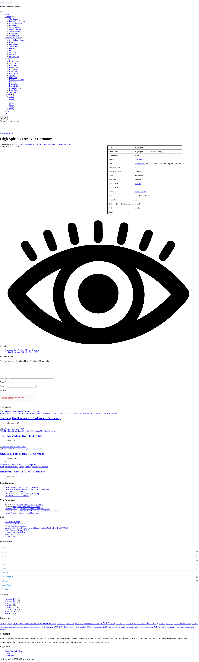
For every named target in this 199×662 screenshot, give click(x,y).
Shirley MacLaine (139, 627)
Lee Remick (55, 413)
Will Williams (14, 92)
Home (7, 15)
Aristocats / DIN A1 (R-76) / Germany (22, 471)
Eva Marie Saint (140, 624)
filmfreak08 (20, 144)
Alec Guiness (34, 624)
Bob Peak (12, 82)
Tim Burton (13, 19)
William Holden (175, 627)
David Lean (13, 25)
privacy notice (10, 655)
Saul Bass (12, 63)
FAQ (6, 113)
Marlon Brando (16, 627)
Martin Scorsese (15, 29)
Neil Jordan (47, 144)
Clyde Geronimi (61, 624)
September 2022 (10, 603)
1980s (11, 105)
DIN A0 (5, 573)
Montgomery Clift (38, 627)
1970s (11, 103)
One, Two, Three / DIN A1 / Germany (22, 453)
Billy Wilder (13, 34)
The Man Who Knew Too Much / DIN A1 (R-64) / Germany (27, 489)
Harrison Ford (169, 624)
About (7, 111)
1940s (11, 97)
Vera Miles (52, 431)
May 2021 (8, 605)
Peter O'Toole (57, 144)
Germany (39, 144)
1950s (11, 99)
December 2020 (10, 609)
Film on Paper (10, 536)
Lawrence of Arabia (6, 627)
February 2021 (10, 607)
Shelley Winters (130, 627)
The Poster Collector (12, 522)
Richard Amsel (14, 61)
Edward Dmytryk (120, 624)
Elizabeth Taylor (131, 624)
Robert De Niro (97, 627)
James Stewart (186, 624)
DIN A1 (32, 144)
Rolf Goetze (13, 74)
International (177, 624)
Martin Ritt (64, 413)
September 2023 (10, 601)
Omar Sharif (49, 627)
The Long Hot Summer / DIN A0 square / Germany (30, 418)
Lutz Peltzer (13, 84)
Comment (4, 378)
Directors (8, 17)
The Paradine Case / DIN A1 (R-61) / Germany (22, 494)
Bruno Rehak (14, 86)
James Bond (13, 46)
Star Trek (12, 52)
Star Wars (12, 55)
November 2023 (10, 599)
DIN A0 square (23, 413)
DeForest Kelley (79, 624)
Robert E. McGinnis (16, 80)
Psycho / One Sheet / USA (30, 513)
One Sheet (27, 431)
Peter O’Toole (140, 164)
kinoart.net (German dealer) (15, 532)
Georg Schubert (15, 88)
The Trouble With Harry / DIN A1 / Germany (21, 487)
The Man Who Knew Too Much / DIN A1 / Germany (39, 511)
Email (3, 386)
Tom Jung (12, 76)
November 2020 (10, 611)
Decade (7, 94)
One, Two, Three (29, 449)
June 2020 (8, 613)
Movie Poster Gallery (12, 534)
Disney (11, 42)
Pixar (11, 50)
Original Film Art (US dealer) (15, 524)
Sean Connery (121, 627)
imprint (7, 653)
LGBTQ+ (13, 48)
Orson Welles (14, 36)
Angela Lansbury (11, 413)
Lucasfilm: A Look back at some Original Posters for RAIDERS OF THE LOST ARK (36, 528)
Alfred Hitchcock (15, 23)
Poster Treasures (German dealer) (17, 530)
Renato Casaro (14, 67)
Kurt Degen (13, 69)
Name (3, 382)
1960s (11, 101)
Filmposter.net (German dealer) (16, 526)
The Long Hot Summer (98, 413)
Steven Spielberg (15, 31)
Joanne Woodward (43, 413)
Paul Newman (84, 413)
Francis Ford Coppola (17, 21)
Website (3, 390)
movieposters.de (6, 3)
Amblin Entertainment (17, 40)
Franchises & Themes (12, 38)
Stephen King (14, 57)
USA (46, 431)
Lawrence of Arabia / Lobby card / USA (35, 509)
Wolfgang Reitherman (40, 467)
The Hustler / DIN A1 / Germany (17, 496)
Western (168, 627)
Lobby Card (6, 585)
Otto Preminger (14, 27)
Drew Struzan (14, 90)
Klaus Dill (13, 71)
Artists (7, 59)
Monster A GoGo (11, 509)
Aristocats (8, 467)
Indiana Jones (14, 44)
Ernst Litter (13, 78)
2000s (11, 109)
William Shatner (184, 627)
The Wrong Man (37, 431)
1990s (11, 107)
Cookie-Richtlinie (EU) (13, 651)
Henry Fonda (18, 431)
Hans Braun (13, 65)
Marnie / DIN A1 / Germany (15, 491)
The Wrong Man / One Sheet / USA (21, 435)
